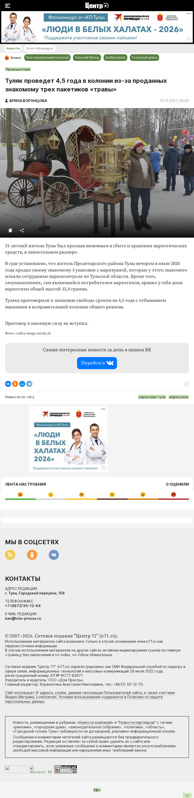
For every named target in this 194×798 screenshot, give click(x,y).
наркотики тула (152, 397)
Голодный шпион (144, 57)
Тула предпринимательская (47, 57)
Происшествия (18, 69)
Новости (13, 48)
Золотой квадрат (40, 48)
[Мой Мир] (22, 384)
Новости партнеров (136, 722)
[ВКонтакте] (8, 384)
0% (20, 494)
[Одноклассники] (15, 384)
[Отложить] (10, 230)
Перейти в (93, 363)
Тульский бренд (87, 57)
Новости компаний (95, 722)
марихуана (178, 397)
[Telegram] (29, 384)
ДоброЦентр (115, 57)
